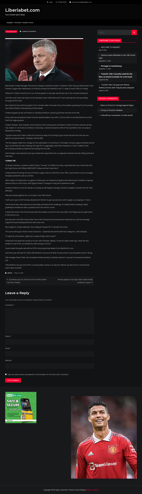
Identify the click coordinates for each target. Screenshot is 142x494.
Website (8, 360)
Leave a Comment (29, 31)
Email (8, 348)
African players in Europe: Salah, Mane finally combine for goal (75, 281)
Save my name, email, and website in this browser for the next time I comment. (38, 374)
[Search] (134, 32)
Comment (9, 305)
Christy (103, 110)
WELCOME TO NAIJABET (110, 47)
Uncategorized (11, 31)
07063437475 (62, 2)
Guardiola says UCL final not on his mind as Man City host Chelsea (26, 281)
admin (9, 273)
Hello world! (127, 115)
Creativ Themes (92, 490)
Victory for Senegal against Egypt (121, 105)
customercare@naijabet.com (82, 2)
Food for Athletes (116, 110)
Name (8, 336)
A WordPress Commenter (110, 115)
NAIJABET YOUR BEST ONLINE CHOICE (20, 23)
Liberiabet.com (22, 10)
